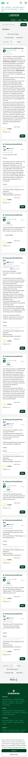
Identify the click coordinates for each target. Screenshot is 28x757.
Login (19, 20)
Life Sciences (11, 703)
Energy (17, 701)
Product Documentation (14, 730)
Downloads (4, 730)
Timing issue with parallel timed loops (13, 48)
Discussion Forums (18, 7)
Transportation (6, 705)
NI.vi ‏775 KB (9, 235)
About (16, 720)
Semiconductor (19, 703)
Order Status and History (19, 710)
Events (4, 724)
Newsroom (9, 722)
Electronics (11, 701)
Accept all (14, 750)
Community (9, 7)
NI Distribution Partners (7, 710)
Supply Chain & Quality (19, 722)
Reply (22, 136)
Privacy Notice (15, 743)
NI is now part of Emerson (8, 720)
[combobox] (10, 24)
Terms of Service (16, 712)
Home (2, 7)
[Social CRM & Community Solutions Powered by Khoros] (13, 679)
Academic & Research (7, 699)
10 (7, 654)
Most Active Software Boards (9, 9)
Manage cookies (14, 754)
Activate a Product (11, 732)
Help (25, 20)
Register (13, 20)
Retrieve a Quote (7, 712)
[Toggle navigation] (8, 3)
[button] (4, 129)
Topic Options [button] (5, 29)
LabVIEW (21, 9)
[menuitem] (21, 3)
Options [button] (22, 51)
